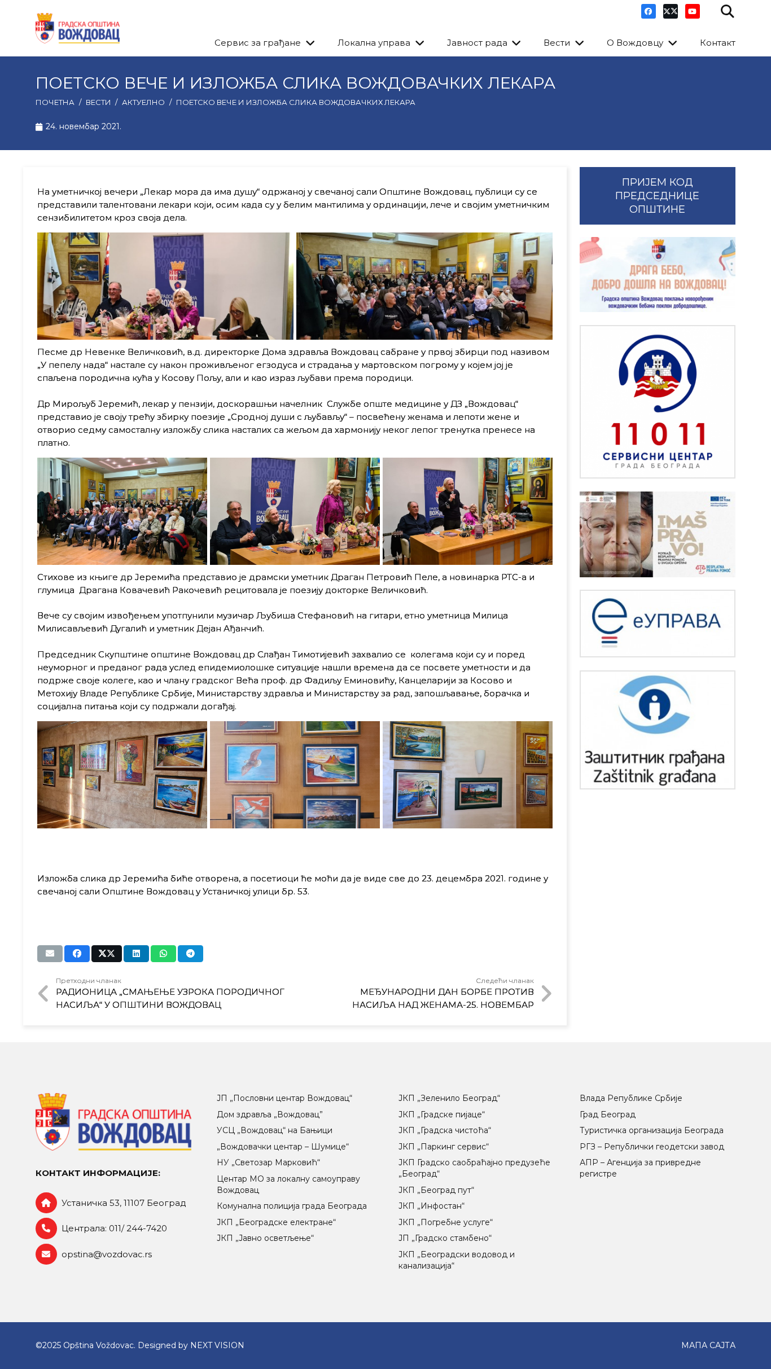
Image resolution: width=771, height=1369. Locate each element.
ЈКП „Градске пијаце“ (441, 1114)
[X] (670, 11)
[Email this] (50, 953)
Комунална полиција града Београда (292, 1206)
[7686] (657, 274)
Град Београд (608, 1114)
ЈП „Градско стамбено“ (445, 1238)
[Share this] (77, 953)
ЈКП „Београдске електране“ (276, 1222)
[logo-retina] (78, 28)
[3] (122, 511)
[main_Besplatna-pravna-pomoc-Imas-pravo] (657, 534)
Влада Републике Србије (631, 1098)
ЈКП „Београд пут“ (436, 1190)
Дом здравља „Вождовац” (270, 1114)
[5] (468, 511)
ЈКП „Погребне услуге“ (445, 1222)
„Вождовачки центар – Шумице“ (283, 1147)
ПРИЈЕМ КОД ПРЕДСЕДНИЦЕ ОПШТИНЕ (657, 196)
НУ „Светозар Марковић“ (268, 1162)
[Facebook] (648, 11)
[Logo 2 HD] (657, 730)
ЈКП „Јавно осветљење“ (265, 1238)
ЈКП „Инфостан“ (431, 1206)
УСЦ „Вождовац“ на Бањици (274, 1130)
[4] (295, 511)
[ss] (657, 402)
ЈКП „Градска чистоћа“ (444, 1130)
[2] (424, 286)
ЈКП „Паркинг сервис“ (443, 1147)
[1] (165, 286)
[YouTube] (692, 11)
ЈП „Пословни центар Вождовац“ (284, 1098)
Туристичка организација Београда (652, 1130)
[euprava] (657, 623)
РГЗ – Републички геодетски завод (652, 1147)
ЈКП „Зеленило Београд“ (449, 1098)
